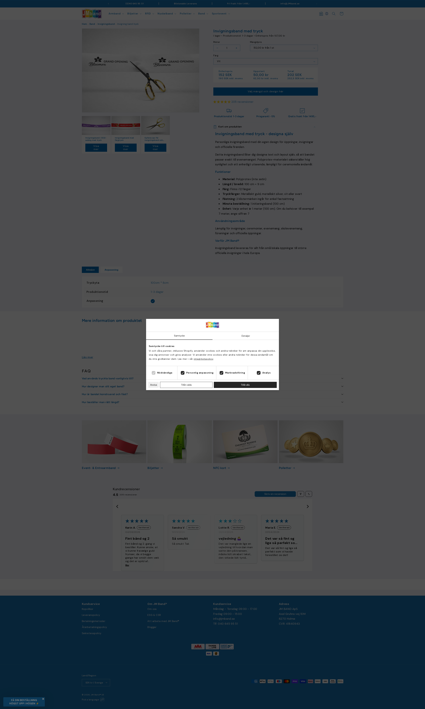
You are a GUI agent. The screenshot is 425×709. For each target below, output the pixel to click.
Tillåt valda (186, 385)
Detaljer (246, 335)
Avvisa (153, 385)
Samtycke (179, 335)
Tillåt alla (245, 385)
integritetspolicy (203, 358)
